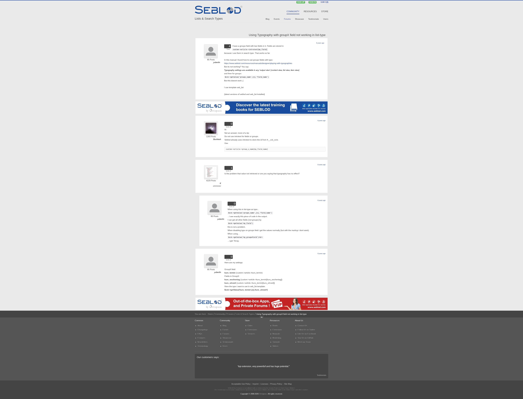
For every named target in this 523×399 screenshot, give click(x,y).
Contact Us (302, 326)
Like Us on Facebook (307, 334)
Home (210, 314)
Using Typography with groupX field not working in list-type (287, 35)
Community (220, 314)
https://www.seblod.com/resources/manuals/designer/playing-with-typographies (258, 63)
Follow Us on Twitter (306, 330)
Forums (230, 314)
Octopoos (263, 394)
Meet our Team (304, 342)
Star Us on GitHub (305, 338)
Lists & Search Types (209, 18)
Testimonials (321, 375)
